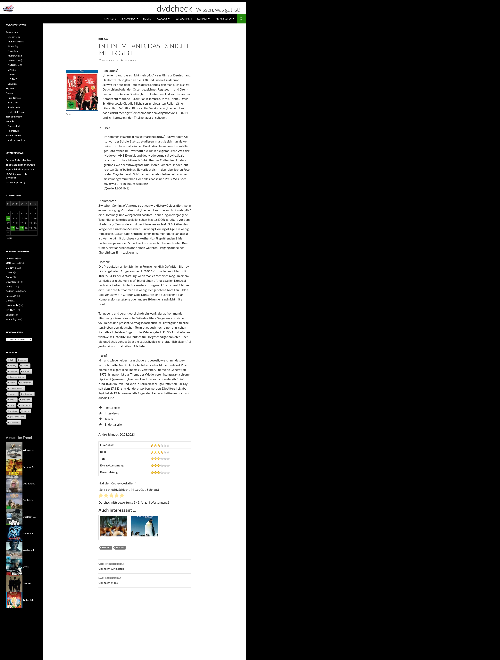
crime (12, 382)
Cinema (12, 69)
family (26, 411)
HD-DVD (12, 79)
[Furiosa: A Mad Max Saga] (14, 466)
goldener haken (17, 416)
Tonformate (14, 107)
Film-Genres (14, 97)
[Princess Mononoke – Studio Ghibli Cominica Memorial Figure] (14, 450)
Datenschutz (14, 126)
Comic (9, 277)
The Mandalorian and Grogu (20, 164)
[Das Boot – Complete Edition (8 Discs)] (14, 516)
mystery (13, 411)
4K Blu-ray (11, 258)
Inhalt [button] (107, 127)
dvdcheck (129, 60)
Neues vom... (29, 533)
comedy (13, 371)
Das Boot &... (29, 516)
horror (12, 399)
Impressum (13, 130)
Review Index (128, 18)
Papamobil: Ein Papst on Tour (21, 169)
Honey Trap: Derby (15, 182)
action (25, 365)
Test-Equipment (183, 18)
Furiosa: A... (29, 466)
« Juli (9, 237)
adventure (26, 382)
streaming (25, 405)
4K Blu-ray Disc (16, 41)
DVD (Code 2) (15, 60)
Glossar (162, 18)
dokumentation (17, 377)
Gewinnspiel (12, 305)
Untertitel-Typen (16, 111)
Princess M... (29, 450)
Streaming (13, 46)
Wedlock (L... (29, 549)
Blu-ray (103, 39)
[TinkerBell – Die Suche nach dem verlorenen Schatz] (14, 599)
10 (8, 218)
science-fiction (16, 388)
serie (12, 405)
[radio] (100, 496)
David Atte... (29, 483)
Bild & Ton (13, 102)
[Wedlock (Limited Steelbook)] (14, 549)
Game (9, 300)
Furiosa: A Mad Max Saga (18, 160)
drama (120, 547)
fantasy (13, 394)
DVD (8, 286)
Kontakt (202, 18)
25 (12, 228)
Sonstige (10, 314)
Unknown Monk (109, 580)
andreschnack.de (16, 140)
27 (21, 228)
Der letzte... (29, 500)
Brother (27, 583)
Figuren (147, 18)
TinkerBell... (29, 599)
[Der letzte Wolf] (14, 500)
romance (26, 399)
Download (13, 50)
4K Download (15, 55)
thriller (26, 371)
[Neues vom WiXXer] (14, 533)
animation (27, 394)
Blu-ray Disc (14, 36)
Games (11, 74)
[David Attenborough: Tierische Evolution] (14, 483)
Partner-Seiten (223, 18)
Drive (26, 566)
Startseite (110, 18)
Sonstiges (12, 83)
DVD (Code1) (13, 291)
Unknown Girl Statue (111, 566)
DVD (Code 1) (15, 65)
